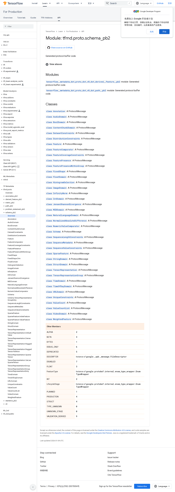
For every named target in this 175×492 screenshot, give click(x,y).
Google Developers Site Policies (99, 433)
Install (34, 3)
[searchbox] (18, 26)
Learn (44, 3)
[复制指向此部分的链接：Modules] (61, 75)
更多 (90, 3)
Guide (33, 17)
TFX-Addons (46, 17)
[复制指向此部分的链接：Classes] (60, 104)
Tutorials (21, 17)
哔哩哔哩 (44, 470)
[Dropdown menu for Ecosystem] (82, 3)
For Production (12, 12)
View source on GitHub (61, 47)
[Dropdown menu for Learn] (50, 3)
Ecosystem (73, 3)
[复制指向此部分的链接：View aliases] (65, 64)
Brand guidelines (115, 470)
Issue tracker (113, 457)
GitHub (160, 3)
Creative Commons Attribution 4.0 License (114, 430)
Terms (43, 486)
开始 (164, 31)
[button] (18, 45)
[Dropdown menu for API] (62, 3)
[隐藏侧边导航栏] (33, 487)
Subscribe (142, 486)
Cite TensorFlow (114, 475)
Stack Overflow (114, 466)
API (57, 3)
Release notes (114, 462)
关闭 (152, 32)
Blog (42, 457)
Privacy (51, 486)
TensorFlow (50, 31)
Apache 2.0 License (62, 433)
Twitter (43, 466)
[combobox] (118, 3)
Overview (7, 17)
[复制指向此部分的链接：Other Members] (63, 326)
